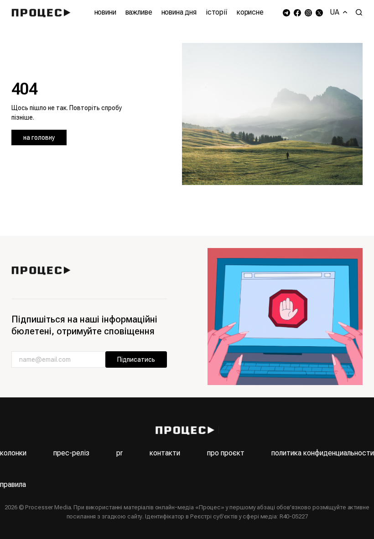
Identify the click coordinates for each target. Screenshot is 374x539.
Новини (105, 12)
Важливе (138, 12)
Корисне (250, 12)
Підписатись (136, 359)
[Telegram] (286, 12)
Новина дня (179, 12)
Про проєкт (225, 453)
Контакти (165, 453)
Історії (217, 12)
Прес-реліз (71, 453)
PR (119, 453)
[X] (319, 12)
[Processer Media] (43, 12)
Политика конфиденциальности (322, 453)
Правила (13, 484)
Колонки (13, 453)
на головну (39, 137)
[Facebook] (297, 12)
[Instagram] (308, 12)
